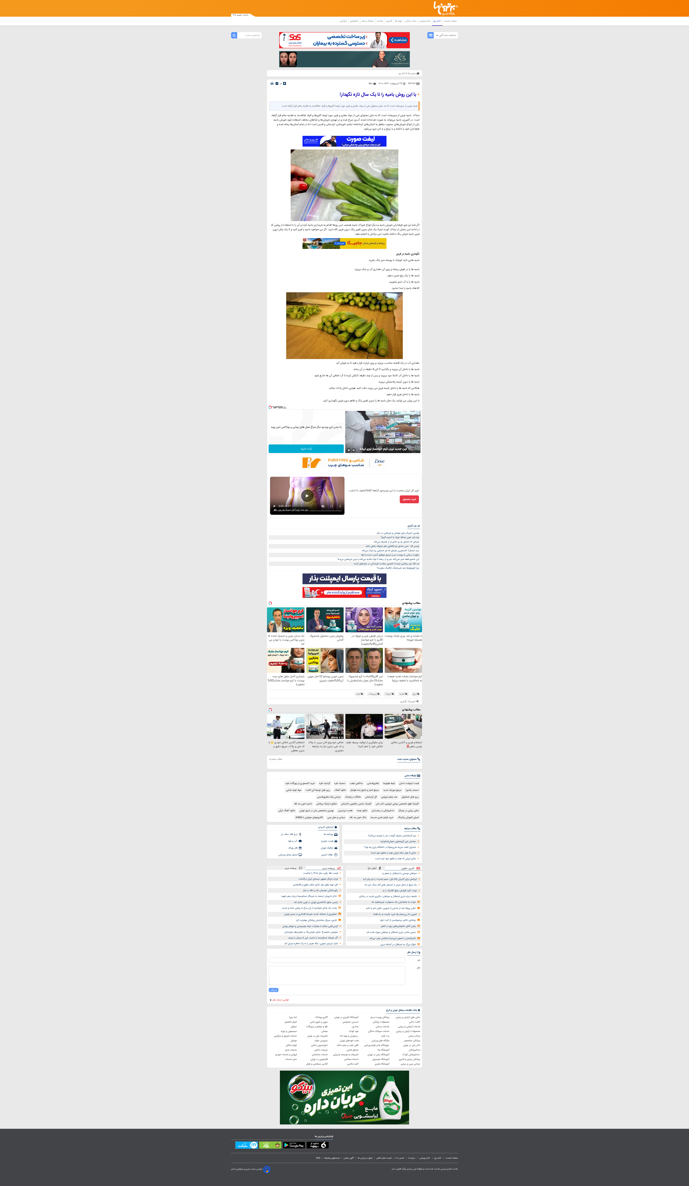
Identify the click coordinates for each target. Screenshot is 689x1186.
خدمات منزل (291, 1050)
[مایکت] (246, 1146)
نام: (418, 960)
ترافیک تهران (327, 848)
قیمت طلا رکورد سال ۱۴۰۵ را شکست (320, 873)
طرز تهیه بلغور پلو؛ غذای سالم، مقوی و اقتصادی (315, 885)
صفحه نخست (450, 21)
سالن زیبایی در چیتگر (409, 811)
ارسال (274, 990)
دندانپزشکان (414, 1050)
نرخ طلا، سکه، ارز (289, 834)
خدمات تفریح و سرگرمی (285, 1036)
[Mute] (354, 450)
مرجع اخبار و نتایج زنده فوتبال (364, 790)
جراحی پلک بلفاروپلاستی (329, 797)
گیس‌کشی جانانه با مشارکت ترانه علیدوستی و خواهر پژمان (310, 926)
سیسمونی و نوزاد (289, 1031)
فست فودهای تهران (349, 1041)
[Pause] (349, 450)
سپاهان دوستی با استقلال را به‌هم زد (399, 873)
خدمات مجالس (351, 1059)
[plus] (284, 83)
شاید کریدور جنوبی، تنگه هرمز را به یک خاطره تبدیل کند (311, 944)
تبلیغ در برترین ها (365, 1158)
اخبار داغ (372, 868)
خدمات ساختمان (320, 1055)
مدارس (355, 1027)
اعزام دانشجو (291, 1022)
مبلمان (324, 1031)
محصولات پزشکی (381, 1022)
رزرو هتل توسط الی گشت (318, 790)
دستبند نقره (339, 783)
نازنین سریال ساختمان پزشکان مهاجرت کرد (316, 920)
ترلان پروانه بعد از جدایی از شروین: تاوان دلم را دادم (391, 908)
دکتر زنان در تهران (411, 1045)
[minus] (277, 83)
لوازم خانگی (291, 1045)
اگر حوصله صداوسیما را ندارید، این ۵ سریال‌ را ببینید (313, 938)
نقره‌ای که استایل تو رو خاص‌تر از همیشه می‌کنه (396, 542)
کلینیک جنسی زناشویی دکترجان (356, 804)
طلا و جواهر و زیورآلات (317, 1027)
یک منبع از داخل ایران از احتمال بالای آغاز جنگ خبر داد (390, 885)
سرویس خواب (321, 1041)
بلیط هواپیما (389, 783)
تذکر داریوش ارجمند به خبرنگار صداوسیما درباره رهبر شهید (309, 896)
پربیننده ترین (328, 868)
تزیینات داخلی (321, 1050)
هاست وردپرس (345, 811)
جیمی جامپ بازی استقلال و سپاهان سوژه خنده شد (391, 932)
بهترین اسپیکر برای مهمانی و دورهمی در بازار (398, 533)
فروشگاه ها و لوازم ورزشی (376, 1045)
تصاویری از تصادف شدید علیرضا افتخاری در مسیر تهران (310, 914)
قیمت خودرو (327, 841)
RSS (318, 1158)
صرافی (294, 1027)
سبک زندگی (411, 21)
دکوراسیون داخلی (319, 1045)
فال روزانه (293, 848)
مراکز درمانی (414, 1036)
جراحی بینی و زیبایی (410, 1064)
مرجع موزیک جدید (392, 790)
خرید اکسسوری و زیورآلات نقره (300, 783)
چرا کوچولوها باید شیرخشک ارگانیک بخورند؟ (398, 568)
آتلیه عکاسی (352, 1064)
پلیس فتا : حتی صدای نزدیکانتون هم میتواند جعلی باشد (392, 546)
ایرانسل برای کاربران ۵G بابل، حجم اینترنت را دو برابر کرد (390, 879)
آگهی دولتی (348, 1158)
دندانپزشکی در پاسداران (383, 811)
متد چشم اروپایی (389, 797)
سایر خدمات (291, 1059)
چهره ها (399, 21)
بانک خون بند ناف (357, 817)
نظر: (418, 968)
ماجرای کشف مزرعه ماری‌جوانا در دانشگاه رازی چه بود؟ (390, 847)
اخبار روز (437, 21)
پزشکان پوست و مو (380, 1017)
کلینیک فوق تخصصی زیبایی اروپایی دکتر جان (397, 804)
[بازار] (270, 1146)
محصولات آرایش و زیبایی (408, 1031)
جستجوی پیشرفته (332, 1158)
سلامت (380, 21)
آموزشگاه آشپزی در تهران (346, 1017)
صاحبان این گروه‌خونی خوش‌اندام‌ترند (398, 841)
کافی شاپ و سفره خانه (347, 1045)
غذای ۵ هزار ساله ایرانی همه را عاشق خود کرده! (393, 853)
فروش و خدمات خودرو (286, 1055)
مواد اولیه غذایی (293, 790)
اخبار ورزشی (425, 21)
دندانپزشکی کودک (411, 1055)
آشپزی (389, 21)
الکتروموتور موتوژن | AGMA (309, 817)
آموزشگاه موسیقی (380, 1059)
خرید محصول (409, 499)
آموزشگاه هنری (382, 1064)
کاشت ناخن (414, 1022)
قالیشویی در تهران (319, 1059)
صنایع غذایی (352, 1050)
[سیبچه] (317, 1146)
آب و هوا (292, 841)
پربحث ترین (290, 868)
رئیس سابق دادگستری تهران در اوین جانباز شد (316, 902)
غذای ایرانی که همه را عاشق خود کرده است (395, 859)
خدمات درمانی (382, 1027)
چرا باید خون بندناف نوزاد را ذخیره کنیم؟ (400, 537)
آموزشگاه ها (383, 1050)
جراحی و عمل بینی (336, 817)
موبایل (294, 1041)
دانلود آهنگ (340, 790)
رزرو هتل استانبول (410, 797)
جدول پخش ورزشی (287, 855)
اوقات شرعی (327, 855)
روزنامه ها (328, 834)
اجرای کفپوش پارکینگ (408, 817)
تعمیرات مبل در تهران (317, 1036)
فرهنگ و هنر (367, 21)
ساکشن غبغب (356, 783)
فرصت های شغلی (384, 1158)
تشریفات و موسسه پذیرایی (345, 1055)
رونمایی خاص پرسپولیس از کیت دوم (398, 920)
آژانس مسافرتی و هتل (317, 1064)
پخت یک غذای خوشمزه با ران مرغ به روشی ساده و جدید (309, 908)
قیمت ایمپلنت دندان (409, 783)
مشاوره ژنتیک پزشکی (326, 804)
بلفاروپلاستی (373, 783)
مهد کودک (353, 1031)
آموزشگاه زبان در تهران (378, 1055)
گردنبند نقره (324, 783)
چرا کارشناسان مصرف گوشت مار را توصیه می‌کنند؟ (392, 836)
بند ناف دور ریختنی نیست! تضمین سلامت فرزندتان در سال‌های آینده (386, 564)
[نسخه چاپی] (272, 83)
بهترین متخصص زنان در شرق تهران (316, 811)
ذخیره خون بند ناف (303, 804)
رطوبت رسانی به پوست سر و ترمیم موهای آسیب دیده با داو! (390, 555)
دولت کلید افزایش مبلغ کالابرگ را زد (399, 890)
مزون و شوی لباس (319, 1022)
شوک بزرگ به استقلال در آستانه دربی (398, 944)
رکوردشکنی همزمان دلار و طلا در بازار (320, 890)
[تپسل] (270, 407)
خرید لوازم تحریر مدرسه (382, 817)
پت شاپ (385, 1036)
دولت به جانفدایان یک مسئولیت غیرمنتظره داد (393, 902)
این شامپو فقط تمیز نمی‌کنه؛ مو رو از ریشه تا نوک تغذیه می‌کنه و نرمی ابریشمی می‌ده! (378, 559)
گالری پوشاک (321, 1017)
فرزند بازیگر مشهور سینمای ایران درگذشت (318, 879)
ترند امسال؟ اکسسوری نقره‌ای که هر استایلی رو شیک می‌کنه (390, 550)
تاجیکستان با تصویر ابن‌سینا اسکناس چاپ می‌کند (392, 938)
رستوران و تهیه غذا (349, 1036)
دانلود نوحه (362, 811)
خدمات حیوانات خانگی (378, 1031)
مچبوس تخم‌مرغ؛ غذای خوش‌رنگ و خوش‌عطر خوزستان (311, 932)
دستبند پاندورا (412, 790)
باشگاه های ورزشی (380, 1041)
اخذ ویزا (293, 1017)
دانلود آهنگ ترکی (286, 811)
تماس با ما (400, 1158)
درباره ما (412, 1158)
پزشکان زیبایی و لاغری (409, 1059)
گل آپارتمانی (371, 797)
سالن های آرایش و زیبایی (408, 1017)
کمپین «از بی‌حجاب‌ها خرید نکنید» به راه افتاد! (395, 914)
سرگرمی (344, 21)
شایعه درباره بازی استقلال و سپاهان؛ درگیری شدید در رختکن (388, 896)
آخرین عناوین (407, 868)
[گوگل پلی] (294, 1146)
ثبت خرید (306, 448)
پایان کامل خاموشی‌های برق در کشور (398, 926)
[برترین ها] (444, 8)
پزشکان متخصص (412, 1041)
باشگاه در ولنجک (353, 797)
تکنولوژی (354, 21)
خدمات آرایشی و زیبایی (409, 1027)
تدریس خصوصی (350, 1022)
